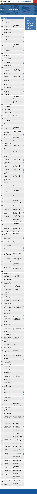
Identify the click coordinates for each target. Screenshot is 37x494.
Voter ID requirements (29, 27)
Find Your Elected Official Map (30, 23)
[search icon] (34, 1)
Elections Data (28, 22)
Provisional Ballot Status (29, 26)
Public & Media (24, 3)
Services (24, 1)
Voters (14, 3)
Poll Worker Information (29, 25)
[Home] (1, 1)
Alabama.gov (17, 490)
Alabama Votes (2, 3)
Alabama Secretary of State (8, 1)
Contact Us (28, 3)
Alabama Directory (6, 490)
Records (27, 1)
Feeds (28, 490)
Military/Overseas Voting (29, 24)
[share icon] (36, 1)
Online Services (12, 490)
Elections (21, 1)
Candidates (17, 3)
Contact (30, 1)
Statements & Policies (23, 490)
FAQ (11, 3)
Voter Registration (28, 28)
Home (1, 10)
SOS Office (18, 1)
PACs (20, 3)
